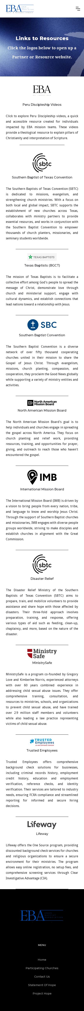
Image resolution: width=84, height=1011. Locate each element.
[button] (78, 8)
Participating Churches (42, 968)
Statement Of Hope (42, 985)
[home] (20, 9)
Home (42, 959)
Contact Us (42, 976)
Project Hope (42, 993)
